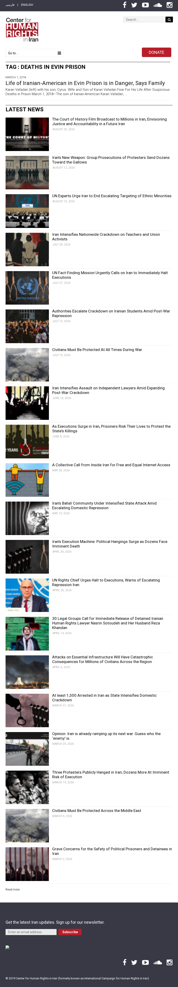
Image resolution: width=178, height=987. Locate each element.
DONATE (156, 52)
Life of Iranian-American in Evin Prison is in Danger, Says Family (85, 83)
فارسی (10, 4)
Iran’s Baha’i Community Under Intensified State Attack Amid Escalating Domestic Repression (104, 505)
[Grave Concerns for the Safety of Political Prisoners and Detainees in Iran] (27, 864)
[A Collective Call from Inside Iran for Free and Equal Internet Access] (27, 480)
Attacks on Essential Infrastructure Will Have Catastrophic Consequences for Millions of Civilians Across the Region (102, 659)
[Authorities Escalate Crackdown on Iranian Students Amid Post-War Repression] (27, 326)
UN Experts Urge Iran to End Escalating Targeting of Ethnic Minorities (112, 196)
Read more (13, 889)
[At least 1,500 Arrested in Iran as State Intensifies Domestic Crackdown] (27, 710)
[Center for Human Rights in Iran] (22, 30)
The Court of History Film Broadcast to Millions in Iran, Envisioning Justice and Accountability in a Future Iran (109, 121)
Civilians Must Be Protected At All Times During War (97, 349)
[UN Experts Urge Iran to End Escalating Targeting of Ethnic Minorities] (27, 211)
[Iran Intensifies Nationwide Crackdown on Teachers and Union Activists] (27, 249)
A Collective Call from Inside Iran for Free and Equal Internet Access (111, 465)
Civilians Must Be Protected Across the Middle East (96, 810)
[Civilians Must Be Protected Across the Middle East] (27, 825)
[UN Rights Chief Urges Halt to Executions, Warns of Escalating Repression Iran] (27, 595)
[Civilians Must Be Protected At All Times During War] (27, 364)
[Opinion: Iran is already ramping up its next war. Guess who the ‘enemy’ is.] (27, 749)
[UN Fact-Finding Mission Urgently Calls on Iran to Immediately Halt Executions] (27, 288)
